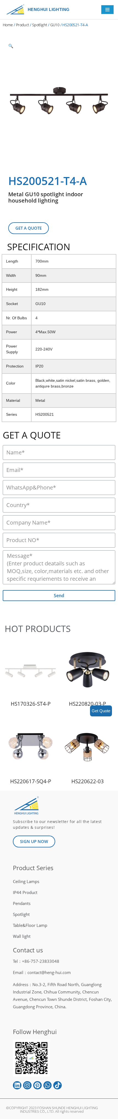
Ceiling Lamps (26, 881)
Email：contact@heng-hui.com (42, 972)
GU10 (55, 24)
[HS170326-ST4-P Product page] (30, 669)
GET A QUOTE (32, 435)
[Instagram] (27, 1085)
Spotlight (39, 24)
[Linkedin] (17, 1085)
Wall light (21, 936)
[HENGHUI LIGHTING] (16, 9)
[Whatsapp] (47, 1085)
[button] (28, 228)
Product (22, 24)
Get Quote (101, 710)
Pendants (21, 903)
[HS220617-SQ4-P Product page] (30, 747)
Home (8, 24)
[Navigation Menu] (107, 9)
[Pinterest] (37, 1085)
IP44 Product (25, 892)
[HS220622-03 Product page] (87, 747)
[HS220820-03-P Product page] (87, 669)
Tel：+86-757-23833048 (36, 961)
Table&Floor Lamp (30, 925)
